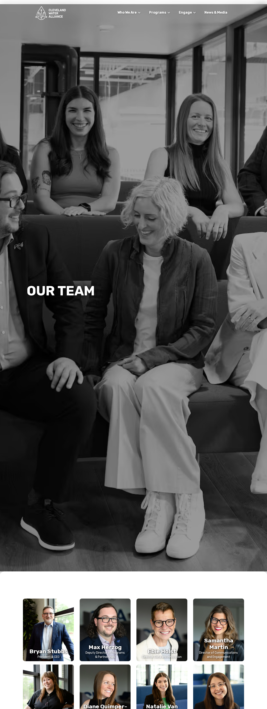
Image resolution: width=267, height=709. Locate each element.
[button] (129, 12)
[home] (50, 13)
